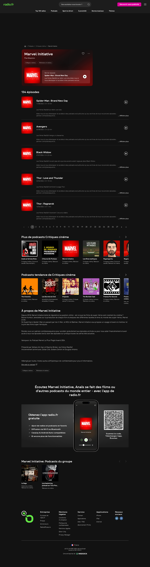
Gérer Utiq (62, 531)
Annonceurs (44, 524)
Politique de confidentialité (63, 524)
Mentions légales (64, 528)
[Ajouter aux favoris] (83, 53)
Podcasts (54, 11)
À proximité (82, 11)
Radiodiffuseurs (45, 527)
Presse (42, 521)
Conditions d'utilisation (63, 519)
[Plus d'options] (89, 53)
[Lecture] (85, 76)
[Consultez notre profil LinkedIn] (117, 518)
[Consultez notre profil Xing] (121, 518)
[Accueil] (25, 46)
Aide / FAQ (81, 522)
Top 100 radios (40, 11)
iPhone (98, 515)
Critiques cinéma (30, 63)
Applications (82, 518)
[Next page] (121, 227)
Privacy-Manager (64, 535)
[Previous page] (28, 227)
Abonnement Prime (84, 525)
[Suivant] (126, 236)
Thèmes (112, 11)
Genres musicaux (98, 11)
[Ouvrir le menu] (145, 4)
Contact (80, 515)
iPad (97, 518)
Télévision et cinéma (45, 63)
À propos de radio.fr (44, 517)
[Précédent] (119, 236)
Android (99, 522)
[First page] (24, 227)
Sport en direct (68, 11)
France (76, 545)
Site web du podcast (28, 364)
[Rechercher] (88, 4)
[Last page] (126, 227)
